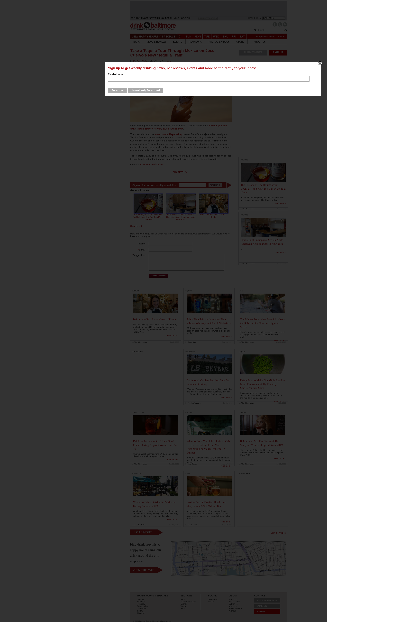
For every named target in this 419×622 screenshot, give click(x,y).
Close (320, 63)
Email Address (115, 74)
